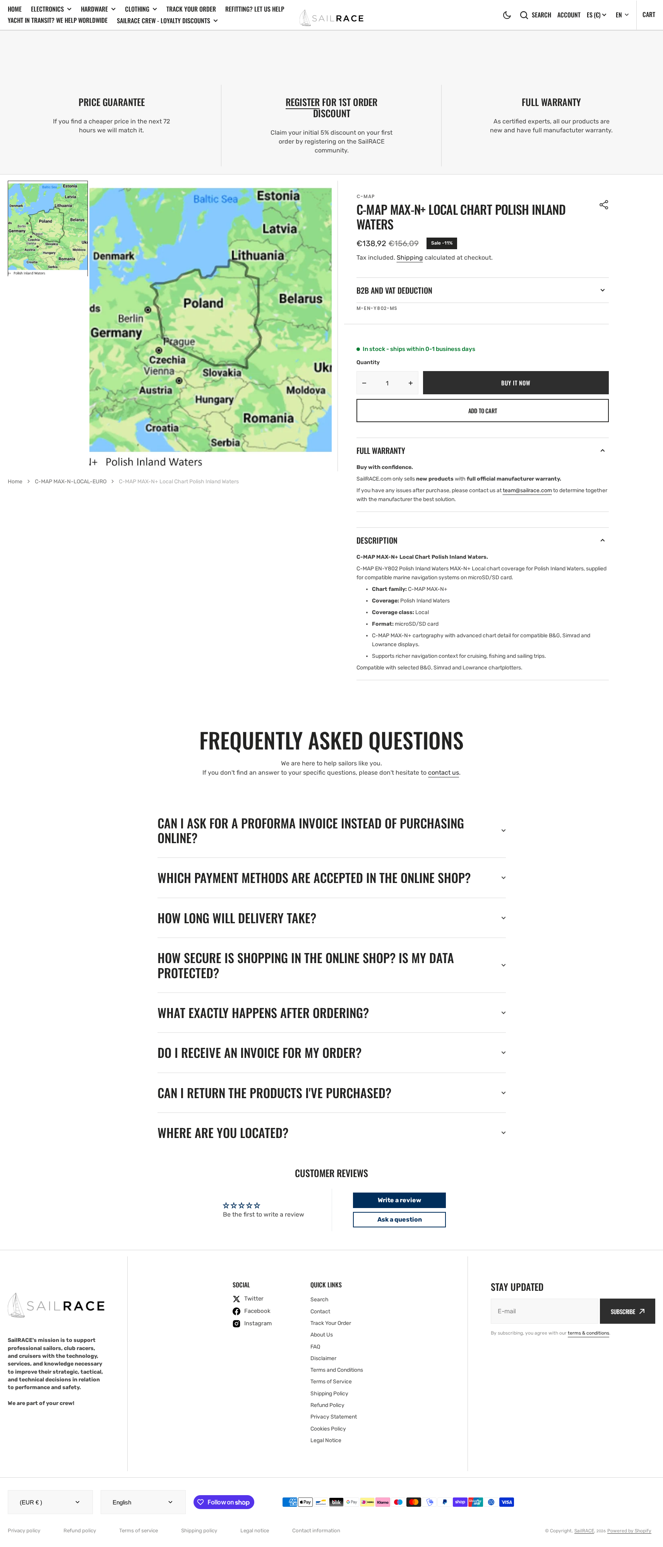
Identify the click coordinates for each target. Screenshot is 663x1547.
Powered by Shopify (629, 1530)
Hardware (94, 9)
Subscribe (623, 1311)
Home (15, 9)
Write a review (399, 1200)
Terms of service (138, 1530)
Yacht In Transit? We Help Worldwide (58, 20)
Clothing (137, 9)
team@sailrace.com (527, 490)
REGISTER (303, 102)
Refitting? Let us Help (254, 9)
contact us (443, 772)
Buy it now (515, 382)
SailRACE (584, 1530)
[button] (507, 15)
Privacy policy (24, 1530)
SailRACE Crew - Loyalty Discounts (163, 20)
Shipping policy (199, 1530)
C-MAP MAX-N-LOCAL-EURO (70, 481)
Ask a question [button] (399, 1219)
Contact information (316, 1530)
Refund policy (79, 1530)
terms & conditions (588, 1333)
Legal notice (254, 1530)
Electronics (47, 9)
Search (541, 14)
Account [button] (569, 14)
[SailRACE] (331, 15)
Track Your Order (191, 9)
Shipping (410, 257)
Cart (648, 14)
